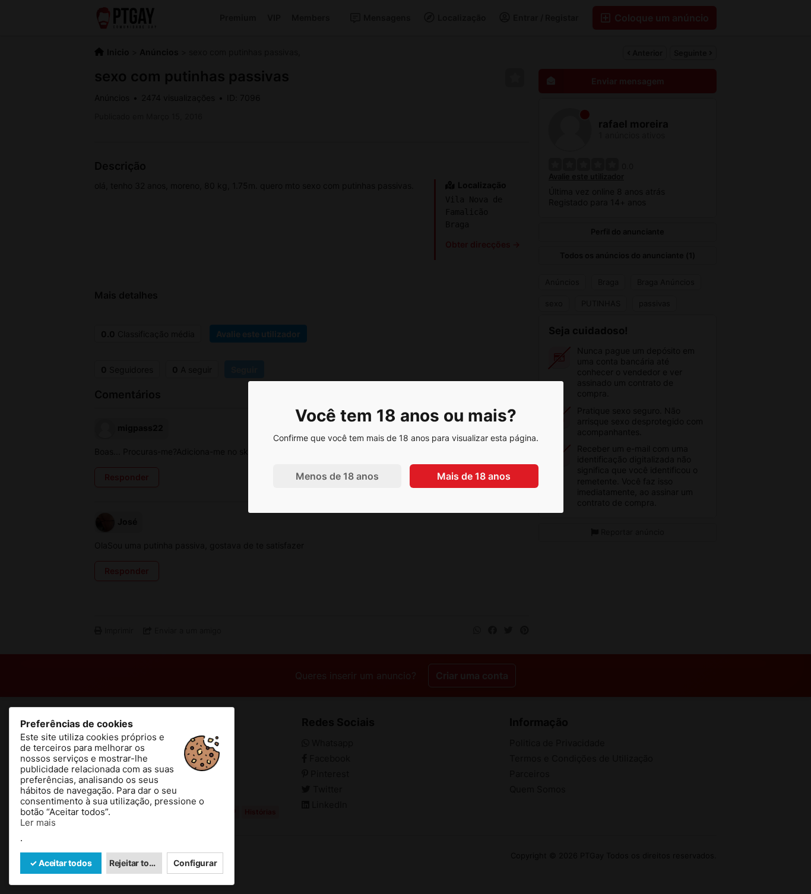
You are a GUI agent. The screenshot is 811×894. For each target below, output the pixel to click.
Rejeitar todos (136, 863)
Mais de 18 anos (474, 476)
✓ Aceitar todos (60, 863)
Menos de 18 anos (337, 476)
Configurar (195, 863)
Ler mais (38, 822)
